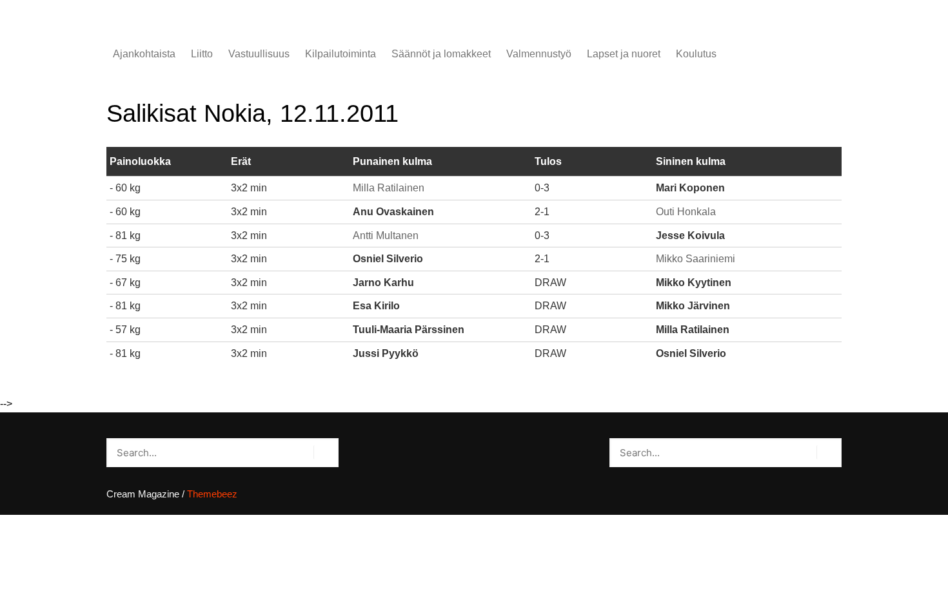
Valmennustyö (538, 53)
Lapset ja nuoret (623, 53)
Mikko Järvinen (693, 305)
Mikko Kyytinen (693, 282)
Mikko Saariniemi (695, 258)
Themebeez (212, 493)
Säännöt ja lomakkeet (441, 53)
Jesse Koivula (690, 235)
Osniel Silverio (388, 258)
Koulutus (696, 53)
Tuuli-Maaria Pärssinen (408, 329)
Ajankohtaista (144, 53)
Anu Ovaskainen (393, 211)
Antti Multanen (386, 235)
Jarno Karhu (383, 282)
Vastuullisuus (259, 53)
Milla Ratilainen (388, 187)
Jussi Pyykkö (386, 353)
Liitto (202, 53)
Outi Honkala (686, 211)
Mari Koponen (690, 187)
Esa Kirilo (376, 305)
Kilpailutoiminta (340, 53)
